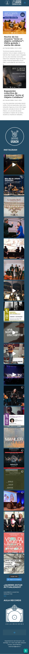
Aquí (5, 596)
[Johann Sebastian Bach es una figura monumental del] (14, 185)
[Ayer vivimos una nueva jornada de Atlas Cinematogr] (14, 165)
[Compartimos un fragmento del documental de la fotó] (14, 332)
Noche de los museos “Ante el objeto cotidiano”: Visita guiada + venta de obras (14, 41)
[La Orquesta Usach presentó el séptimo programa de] (14, 290)
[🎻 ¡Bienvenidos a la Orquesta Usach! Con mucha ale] (14, 270)
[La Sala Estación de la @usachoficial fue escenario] (14, 249)
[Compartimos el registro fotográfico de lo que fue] (14, 227)
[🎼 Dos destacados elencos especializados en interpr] (14, 542)
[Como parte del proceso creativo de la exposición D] (14, 564)
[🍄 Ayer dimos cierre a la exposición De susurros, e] (14, 522)
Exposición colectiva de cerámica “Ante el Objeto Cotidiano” (14, 94)
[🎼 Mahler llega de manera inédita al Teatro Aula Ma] (14, 354)
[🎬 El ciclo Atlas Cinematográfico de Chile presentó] (14, 500)
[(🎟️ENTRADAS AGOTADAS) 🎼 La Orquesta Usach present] (14, 437)
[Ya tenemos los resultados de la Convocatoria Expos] (14, 480)
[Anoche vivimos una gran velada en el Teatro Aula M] (14, 395)
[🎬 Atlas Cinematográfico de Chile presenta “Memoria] (14, 312)
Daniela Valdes (9, 48)
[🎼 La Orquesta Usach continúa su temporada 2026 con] (14, 459)
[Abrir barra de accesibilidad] (26, 651)
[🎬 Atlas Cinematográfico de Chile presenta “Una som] (14, 417)
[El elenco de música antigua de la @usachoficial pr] (14, 207)
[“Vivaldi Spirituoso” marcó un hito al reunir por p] (14, 375)
